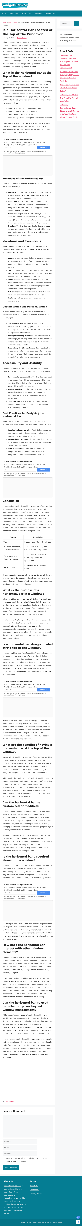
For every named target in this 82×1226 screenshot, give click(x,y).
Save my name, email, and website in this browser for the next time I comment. (28, 1159)
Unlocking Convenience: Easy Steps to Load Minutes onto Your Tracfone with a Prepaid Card (69, 111)
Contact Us (34, 1190)
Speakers (38, 13)
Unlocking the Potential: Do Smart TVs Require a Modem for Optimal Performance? (69, 62)
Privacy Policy (36, 1194)
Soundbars (14, 13)
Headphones (50, 13)
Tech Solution (13, 22)
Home (4, 13)
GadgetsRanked (38, 1222)
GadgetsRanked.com (12, 1186)
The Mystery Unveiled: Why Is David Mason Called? (69, 88)
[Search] (76, 23)
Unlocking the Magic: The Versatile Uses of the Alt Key (69, 98)
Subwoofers (26, 13)
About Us (34, 1186)
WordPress (58, 1222)
